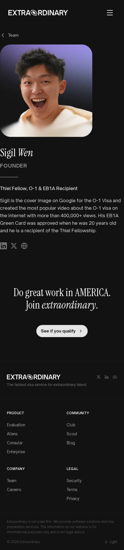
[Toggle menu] (110, 12)
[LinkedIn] (107, 377)
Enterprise (16, 451)
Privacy (73, 498)
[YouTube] (115, 377)
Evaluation (16, 425)
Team (11, 480)
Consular (15, 443)
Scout (72, 434)
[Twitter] (99, 377)
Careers (14, 489)
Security (74, 480)
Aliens (12, 434)
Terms (72, 489)
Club (71, 425)
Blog (71, 443)
